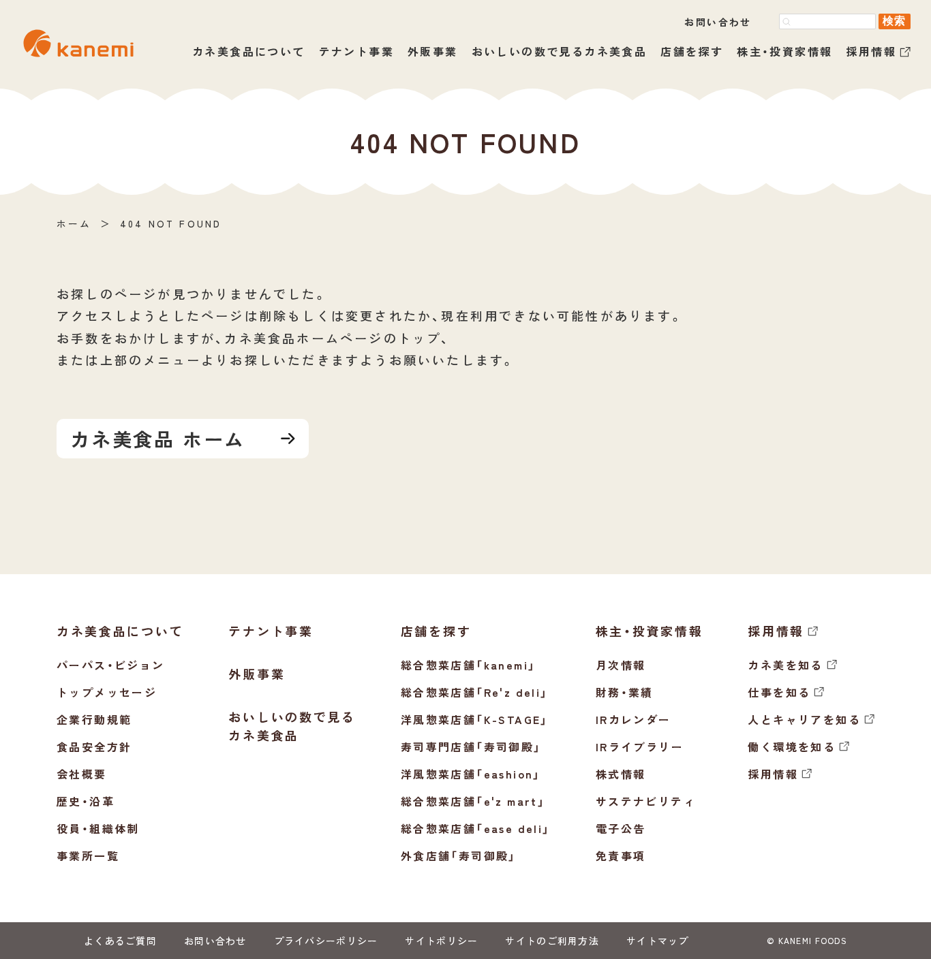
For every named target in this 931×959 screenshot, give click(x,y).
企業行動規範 (94, 719)
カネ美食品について (248, 51)
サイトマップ (657, 940)
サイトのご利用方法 (552, 940)
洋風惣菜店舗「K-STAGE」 (475, 719)
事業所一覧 (88, 855)
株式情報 (621, 774)
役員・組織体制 (98, 828)
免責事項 (621, 855)
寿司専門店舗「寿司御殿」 (471, 746)
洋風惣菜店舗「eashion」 (471, 774)
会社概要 (82, 774)
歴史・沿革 (86, 801)
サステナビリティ (646, 801)
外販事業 (433, 51)
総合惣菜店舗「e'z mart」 (473, 801)
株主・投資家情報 (784, 51)
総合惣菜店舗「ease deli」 (476, 828)
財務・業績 (625, 692)
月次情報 (621, 665)
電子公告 (621, 828)
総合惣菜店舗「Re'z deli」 (475, 692)
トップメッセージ (107, 692)
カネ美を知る (785, 665)
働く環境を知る (792, 746)
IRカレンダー (633, 719)
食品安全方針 (94, 746)
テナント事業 (356, 51)
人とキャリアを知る (804, 719)
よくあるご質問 (120, 940)
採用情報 (871, 51)
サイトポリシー (441, 940)
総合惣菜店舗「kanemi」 (468, 665)
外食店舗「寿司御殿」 (459, 855)
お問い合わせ (717, 22)
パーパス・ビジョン (111, 665)
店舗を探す (691, 51)
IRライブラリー (640, 746)
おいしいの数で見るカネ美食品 (559, 51)
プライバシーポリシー (326, 940)
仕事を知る (779, 692)
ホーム (74, 223)
